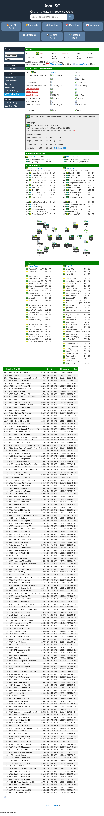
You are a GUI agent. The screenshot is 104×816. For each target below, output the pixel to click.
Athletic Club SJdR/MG (22, 397)
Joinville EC (25, 596)
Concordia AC (26, 588)
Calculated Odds (60, 148)
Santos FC (18, 658)
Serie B (65, 53)
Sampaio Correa (20, 758)
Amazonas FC (26, 513)
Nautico (24, 391)
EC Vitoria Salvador (21, 782)
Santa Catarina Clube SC (30, 445)
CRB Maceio (25, 381)
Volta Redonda (26, 491)
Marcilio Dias (26, 591)
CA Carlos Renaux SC (29, 464)
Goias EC (24, 410)
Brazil (42, 53)
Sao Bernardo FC (20, 389)
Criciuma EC (25, 408)
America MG (25, 386)
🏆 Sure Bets (31, 24)
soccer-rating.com (10, 812)
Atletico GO (18, 421)
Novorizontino (26, 418)
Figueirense (18, 461)
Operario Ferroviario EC (22, 378)
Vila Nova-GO (19, 413)
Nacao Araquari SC (28, 752)
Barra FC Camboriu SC (29, 469)
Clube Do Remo (27, 475)
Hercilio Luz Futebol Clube (23, 593)
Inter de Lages (19, 744)
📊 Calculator (93, 24)
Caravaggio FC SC (21, 604)
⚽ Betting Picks (52, 36)
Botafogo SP (18, 394)
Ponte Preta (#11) (35, 168)
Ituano (23, 642)
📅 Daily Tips (72, 24)
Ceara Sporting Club (21, 405)
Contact (56, 805)
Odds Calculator (32, 95)
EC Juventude (19, 383)
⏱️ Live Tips (52, 24)
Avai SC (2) (70, 156)
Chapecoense (26, 459)
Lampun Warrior (81, 64)
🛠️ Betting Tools (74, 36)
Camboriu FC (19, 443)
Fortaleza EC (26, 416)
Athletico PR (18, 488)
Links (48, 805)
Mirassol (24, 618)
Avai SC (69, 266)
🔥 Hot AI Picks (11, 26)
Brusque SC (18, 607)
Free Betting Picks (32, 89)
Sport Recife (25, 375)
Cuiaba (24, 399)
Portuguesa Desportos (22, 437)
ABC (15, 766)
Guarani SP (18, 637)
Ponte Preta (33, 266)
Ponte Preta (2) (34, 156)
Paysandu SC (19, 483)
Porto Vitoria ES (27, 440)
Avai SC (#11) (71, 168)
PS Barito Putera (56, 64)
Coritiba (24, 496)
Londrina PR (18, 402)
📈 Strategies (29, 34)
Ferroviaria (25, 502)
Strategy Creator (32, 92)
